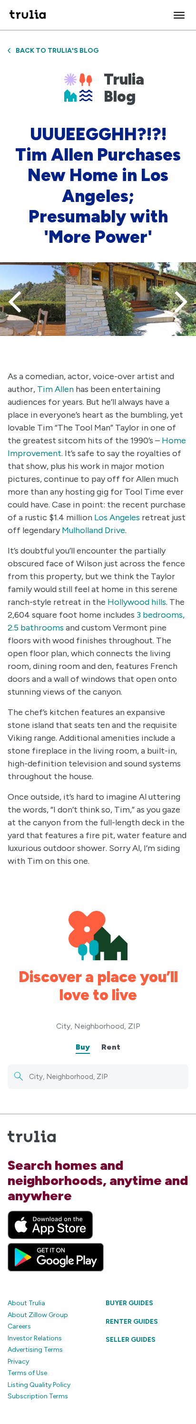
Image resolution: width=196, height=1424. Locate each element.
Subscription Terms (38, 1396)
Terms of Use (27, 1373)
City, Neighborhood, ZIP (98, 1026)
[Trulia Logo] (28, 15)
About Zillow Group (38, 1315)
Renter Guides (132, 1322)
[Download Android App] (56, 1257)
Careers (19, 1326)
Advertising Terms (35, 1350)
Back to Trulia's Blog (57, 51)
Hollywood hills (137, 602)
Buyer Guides (129, 1303)
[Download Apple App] (50, 1225)
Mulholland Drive (93, 530)
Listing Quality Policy (39, 1385)
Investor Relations (35, 1338)
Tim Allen (55, 389)
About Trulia (26, 1303)
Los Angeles (117, 517)
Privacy (18, 1361)
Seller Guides (131, 1340)
